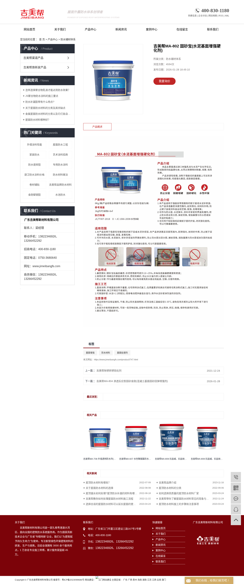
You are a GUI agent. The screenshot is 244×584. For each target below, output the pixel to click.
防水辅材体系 (68, 39)
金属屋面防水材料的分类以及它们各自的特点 (48, 113)
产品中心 (90, 29)
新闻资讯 (121, 29)
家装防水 (34, 154)
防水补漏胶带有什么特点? (39, 101)
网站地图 (212, 15)
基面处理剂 (122, 353)
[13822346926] (236, 477)
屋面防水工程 (60, 144)
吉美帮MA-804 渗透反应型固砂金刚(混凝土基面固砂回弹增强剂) (132, 381)
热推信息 (192, 15)
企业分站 (202, 15)
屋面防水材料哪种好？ (37, 119)
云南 (159, 580)
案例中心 (151, 29)
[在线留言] (236, 498)
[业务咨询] (236, 509)
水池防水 (60, 194)
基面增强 (90, 353)
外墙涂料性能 (34, 144)
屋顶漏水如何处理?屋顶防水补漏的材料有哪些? (112, 493)
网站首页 (29, 29)
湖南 (144, 580)
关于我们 (60, 29)
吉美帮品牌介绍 (167, 482)
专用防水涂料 (60, 164)
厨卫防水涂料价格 (34, 174)
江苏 (149, 580)
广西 (130, 580)
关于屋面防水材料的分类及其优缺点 (45, 107)
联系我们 (212, 29)
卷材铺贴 (34, 184)
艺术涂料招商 (60, 154)
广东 (125, 580)
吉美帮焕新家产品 (34, 67)
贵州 (135, 580)
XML (227, 15)
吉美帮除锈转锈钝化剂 (108, 370)
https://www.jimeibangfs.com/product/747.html (116, 359)
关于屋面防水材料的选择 (99, 487)
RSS (221, 15)
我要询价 (164, 81)
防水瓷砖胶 (34, 164)
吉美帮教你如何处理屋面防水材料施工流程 (109, 498)
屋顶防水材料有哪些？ (98, 482)
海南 (140, 580)
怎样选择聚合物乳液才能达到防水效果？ (47, 90)
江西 (154, 580)
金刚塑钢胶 (34, 194)
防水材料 (105, 353)
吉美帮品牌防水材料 (60, 184)
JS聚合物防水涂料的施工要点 (41, 95)
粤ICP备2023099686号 (73, 580)
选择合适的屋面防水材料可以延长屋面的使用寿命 (113, 504)
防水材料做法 (60, 174)
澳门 (164, 580)
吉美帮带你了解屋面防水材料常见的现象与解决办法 (187, 498)
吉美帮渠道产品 (33, 57)
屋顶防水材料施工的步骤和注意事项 (179, 504)
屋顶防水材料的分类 (170, 487)
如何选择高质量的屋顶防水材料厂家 (179, 493)
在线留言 (182, 29)
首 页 (42, 39)
